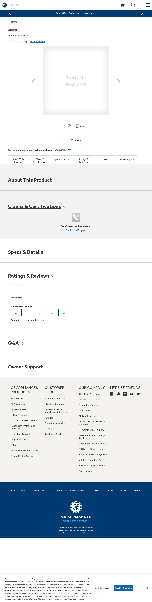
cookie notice (78, 599)
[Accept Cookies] (147, 588)
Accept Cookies (123, 588)
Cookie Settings (102, 588)
